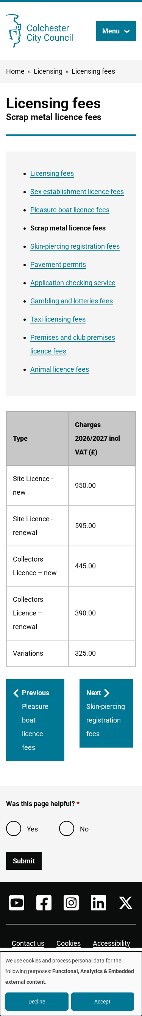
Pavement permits (58, 264)
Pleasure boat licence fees (69, 210)
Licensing (48, 71)
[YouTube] (16, 903)
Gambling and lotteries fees (71, 301)
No (84, 829)
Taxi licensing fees (58, 319)
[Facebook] (43, 903)
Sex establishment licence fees (77, 192)
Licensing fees (93, 71)
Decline (36, 1002)
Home (15, 71)
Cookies (68, 943)
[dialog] (71, 983)
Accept (102, 1002)
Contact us (28, 943)
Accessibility (111, 943)
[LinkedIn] (98, 903)
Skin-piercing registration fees (75, 246)
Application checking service (72, 283)
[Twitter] (125, 902)
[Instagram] (71, 903)
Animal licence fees (59, 369)
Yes (32, 829)
